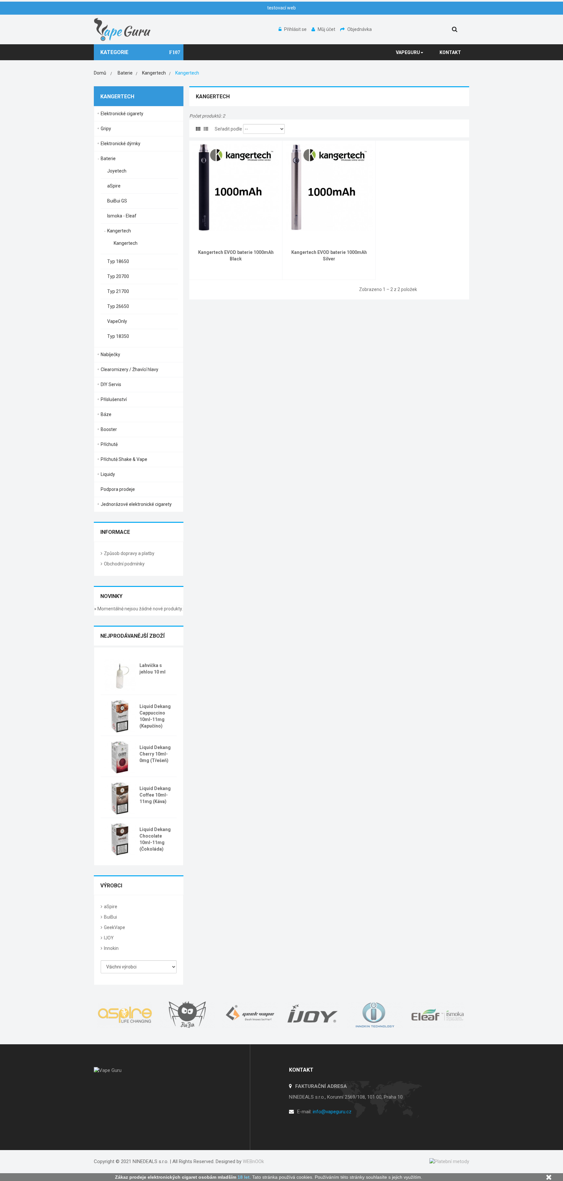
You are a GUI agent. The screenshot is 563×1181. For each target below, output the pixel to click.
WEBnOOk (253, 1161)
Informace (115, 532)
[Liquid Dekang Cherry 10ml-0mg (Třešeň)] (120, 756)
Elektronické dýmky (120, 143)
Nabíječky (110, 354)
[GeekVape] (250, 1014)
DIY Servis (111, 384)
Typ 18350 (118, 336)
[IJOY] (313, 1014)
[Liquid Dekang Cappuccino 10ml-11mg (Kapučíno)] (120, 715)
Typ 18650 (118, 261)
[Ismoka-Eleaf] (438, 1014)
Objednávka (359, 29)
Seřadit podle (228, 129)
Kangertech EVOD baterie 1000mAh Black (236, 255)
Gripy (106, 128)
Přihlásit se (296, 29)
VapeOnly (117, 321)
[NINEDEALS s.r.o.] (123, 29)
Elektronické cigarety (122, 113)
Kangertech (119, 230)
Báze (106, 414)
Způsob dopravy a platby (129, 553)
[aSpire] (125, 1014)
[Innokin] (375, 1014)
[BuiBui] (188, 1014)
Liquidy (108, 474)
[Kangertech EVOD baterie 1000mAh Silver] (329, 186)
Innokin (111, 948)
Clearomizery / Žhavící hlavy (129, 369)
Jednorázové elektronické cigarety (136, 504)
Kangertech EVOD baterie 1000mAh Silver (329, 255)
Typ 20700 (118, 276)
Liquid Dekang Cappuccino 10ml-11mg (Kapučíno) (155, 716)
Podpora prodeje (118, 489)
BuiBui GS (117, 200)
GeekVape (114, 927)
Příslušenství (114, 399)
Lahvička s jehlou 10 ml (152, 668)
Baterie (108, 158)
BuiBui (110, 917)
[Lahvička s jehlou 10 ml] (120, 674)
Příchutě (109, 444)
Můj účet (327, 29)
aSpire (114, 185)
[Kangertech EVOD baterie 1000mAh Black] (235, 186)
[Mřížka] (198, 129)
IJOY (109, 937)
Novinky (111, 596)
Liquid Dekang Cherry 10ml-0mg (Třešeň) (155, 754)
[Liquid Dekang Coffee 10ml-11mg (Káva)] (120, 797)
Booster (109, 429)
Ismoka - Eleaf (122, 215)
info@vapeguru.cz (332, 1112)
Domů (100, 73)
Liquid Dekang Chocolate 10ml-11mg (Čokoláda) (155, 839)
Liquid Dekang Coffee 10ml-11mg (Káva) (155, 795)
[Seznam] (206, 129)
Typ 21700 (118, 291)
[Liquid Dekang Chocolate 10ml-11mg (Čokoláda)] (120, 838)
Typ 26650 (118, 306)
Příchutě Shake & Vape (124, 459)
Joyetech (116, 171)
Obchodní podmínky (124, 563)
